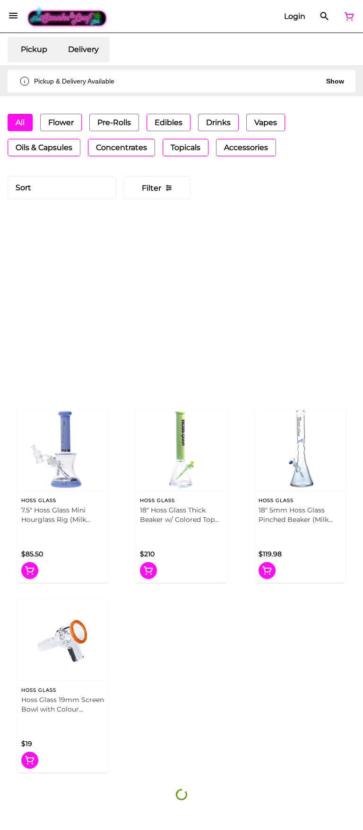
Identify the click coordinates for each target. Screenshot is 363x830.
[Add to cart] (29, 570)
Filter (151, 188)
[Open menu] (13, 15)
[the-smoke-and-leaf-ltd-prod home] (67, 16)
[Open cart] (347, 16)
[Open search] (324, 16)
